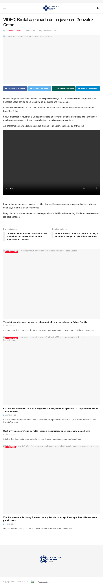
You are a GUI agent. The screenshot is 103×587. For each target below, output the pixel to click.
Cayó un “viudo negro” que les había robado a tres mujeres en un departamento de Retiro (46, 431)
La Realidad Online (13, 31)
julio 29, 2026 (9, 524)
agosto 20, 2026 (10, 415)
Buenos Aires (11, 252)
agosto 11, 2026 (10, 435)
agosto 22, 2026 (10, 326)
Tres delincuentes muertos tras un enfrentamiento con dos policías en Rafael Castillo (45, 322)
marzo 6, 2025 (31, 31)
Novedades (10, 447)
